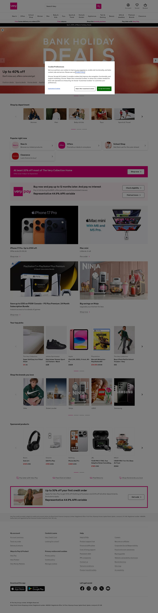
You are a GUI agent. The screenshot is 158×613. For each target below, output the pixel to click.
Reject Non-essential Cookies (85, 89)
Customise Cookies (54, 88)
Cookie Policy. (80, 72)
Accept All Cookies (104, 89)
